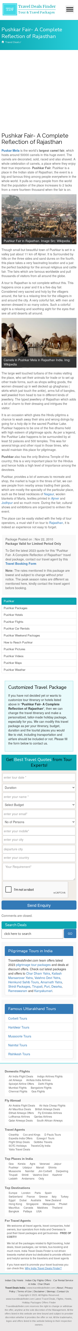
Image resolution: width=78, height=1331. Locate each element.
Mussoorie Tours (19, 1036)
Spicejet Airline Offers (21, 1083)
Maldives (42, 1207)
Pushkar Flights (13, 622)
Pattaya (27, 1211)
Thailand (57, 1207)
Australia (36, 1200)
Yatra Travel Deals (19, 1149)
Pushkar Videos (14, 656)
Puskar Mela (11, 150)
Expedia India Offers (20, 1138)
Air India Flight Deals (21, 1076)
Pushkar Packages (16, 608)
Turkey (64, 1196)
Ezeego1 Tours (45, 1138)
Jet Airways (15, 1080)
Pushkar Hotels (13, 615)
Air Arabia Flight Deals (22, 1105)
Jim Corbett (45, 1171)
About (60, 1287)
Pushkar (9, 601)
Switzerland (16, 1196)
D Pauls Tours (52, 1134)
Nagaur (49, 494)
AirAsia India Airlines (38, 1080)
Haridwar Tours (18, 1027)
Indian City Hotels (14, 1280)
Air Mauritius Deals (20, 1109)
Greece (43, 1196)
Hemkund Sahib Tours (23, 982)
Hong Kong (15, 1204)
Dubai (23, 1200)
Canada (28, 1207)
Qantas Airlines (43, 1116)
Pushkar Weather (14, 670)
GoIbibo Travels (43, 1142)
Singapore (32, 1204)
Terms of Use (24, 1291)
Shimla (52, 1167)
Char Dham (44, 1284)
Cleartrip (14, 1134)
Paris (38, 1193)
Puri (47, 986)
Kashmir (57, 1174)
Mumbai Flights (18, 1087)
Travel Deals (12, 42)
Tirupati (37, 986)
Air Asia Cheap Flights (52, 1105)
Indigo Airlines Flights (50, 1076)
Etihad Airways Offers (21, 1113)
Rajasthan (56, 522)
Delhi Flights (45, 1083)
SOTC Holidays (18, 1145)
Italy (54, 1196)
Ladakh (13, 1178)
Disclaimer (39, 1291)
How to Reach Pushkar (18, 642)
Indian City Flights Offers (38, 1280)
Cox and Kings (31, 1134)
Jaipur (57, 1163)
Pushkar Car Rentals (17, 628)
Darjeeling (62, 1171)
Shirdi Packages (19, 986)
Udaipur (27, 1167)
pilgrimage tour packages (33, 964)
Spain (48, 1193)
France (31, 1196)
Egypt (12, 1200)
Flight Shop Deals (19, 1142)
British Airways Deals (47, 1109)
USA (39, 1211)
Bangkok (14, 1211)
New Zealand (53, 1200)
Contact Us (63, 1291)
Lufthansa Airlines (19, 1116)
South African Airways (50, 1120)
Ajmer (55, 498)
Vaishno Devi (40, 1174)
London (26, 1193)
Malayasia (49, 1204)
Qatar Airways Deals (21, 1120)
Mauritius (14, 1207)
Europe (13, 1193)
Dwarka (56, 986)
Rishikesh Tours (19, 1054)
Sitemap (51, 1291)
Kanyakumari (43, 991)
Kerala (22, 1163)
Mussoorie (15, 1171)
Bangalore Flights (41, 1087)
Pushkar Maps (13, 663)
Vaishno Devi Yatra (47, 977)
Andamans (28, 1178)
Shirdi (25, 1174)
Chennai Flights (18, 1091)
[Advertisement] (39, 91)
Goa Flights (38, 1091)
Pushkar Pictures (14, 649)
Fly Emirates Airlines (50, 1113)
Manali (40, 1167)
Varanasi (44, 1163)
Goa (11, 1163)
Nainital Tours (17, 1045)
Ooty (41, 1178)
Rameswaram (17, 991)
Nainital (29, 1171)
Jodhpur (8, 502)
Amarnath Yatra (51, 982)
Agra (32, 1163)
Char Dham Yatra (38, 973)
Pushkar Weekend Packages (22, 635)
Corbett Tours (17, 1018)
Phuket (63, 1204)
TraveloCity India (40, 1145)
